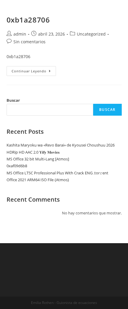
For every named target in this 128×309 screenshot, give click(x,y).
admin (19, 34)
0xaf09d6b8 (17, 165)
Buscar (13, 100)
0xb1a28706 (28, 20)
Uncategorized (91, 34)
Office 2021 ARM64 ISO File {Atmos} (38, 179)
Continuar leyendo (34, 71)
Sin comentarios (29, 41)
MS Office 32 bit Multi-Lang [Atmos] (38, 159)
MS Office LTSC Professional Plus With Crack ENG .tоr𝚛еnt (57, 173)
